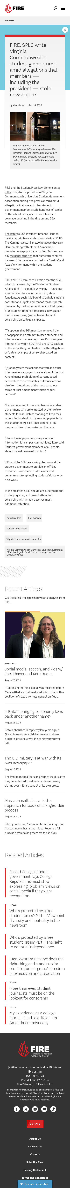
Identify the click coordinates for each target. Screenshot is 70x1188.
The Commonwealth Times (21, 242)
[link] (15, 8)
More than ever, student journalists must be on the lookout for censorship (31, 992)
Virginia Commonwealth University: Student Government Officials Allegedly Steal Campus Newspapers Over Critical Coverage (34, 552)
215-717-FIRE (44, 1084)
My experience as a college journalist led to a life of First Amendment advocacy (33, 1017)
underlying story (14, 495)
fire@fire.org (25, 1084)
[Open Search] (56, 8)
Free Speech (34, 517)
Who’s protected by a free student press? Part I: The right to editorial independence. (35, 941)
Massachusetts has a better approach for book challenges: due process (34, 805)
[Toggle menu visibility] (63, 8)
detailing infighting (28, 218)
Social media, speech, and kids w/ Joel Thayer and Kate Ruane (34, 671)
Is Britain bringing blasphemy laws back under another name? (34, 713)
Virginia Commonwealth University (24, 539)
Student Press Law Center (36, 187)
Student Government (17, 528)
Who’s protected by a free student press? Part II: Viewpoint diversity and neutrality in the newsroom (36, 917)
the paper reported (21, 256)
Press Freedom (14, 517)
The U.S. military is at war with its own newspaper (33, 760)
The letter (10, 234)
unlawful (39, 315)
